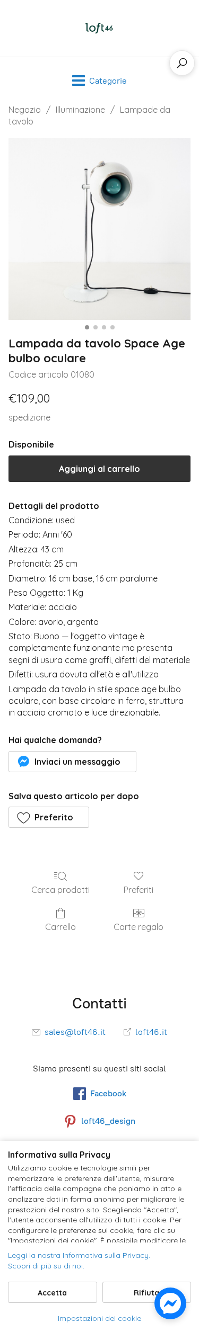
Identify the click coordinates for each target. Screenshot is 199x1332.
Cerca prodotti (60, 889)
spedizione (29, 417)
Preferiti (138, 889)
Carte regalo (138, 927)
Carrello (60, 927)
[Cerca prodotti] (182, 63)
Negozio (24, 109)
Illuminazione (80, 109)
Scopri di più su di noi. (46, 1266)
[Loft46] (100, 28)
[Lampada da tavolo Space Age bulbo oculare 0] (99, 229)
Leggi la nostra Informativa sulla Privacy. (79, 1255)
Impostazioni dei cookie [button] (99, 1318)
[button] (72, 761)
